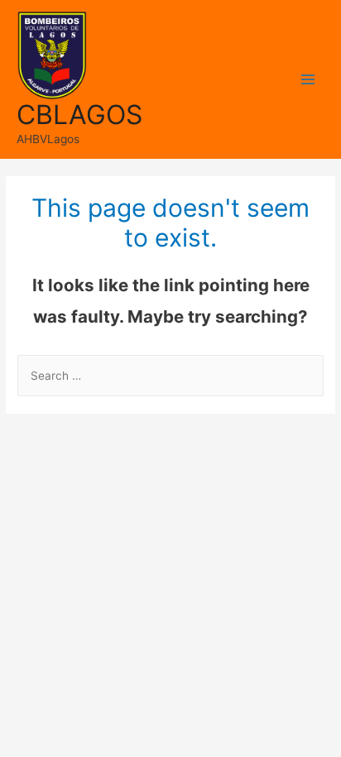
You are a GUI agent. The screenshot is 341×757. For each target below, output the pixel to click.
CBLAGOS (79, 114)
